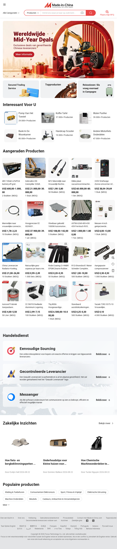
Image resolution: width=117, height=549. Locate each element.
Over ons (21, 518)
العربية (28, 528)
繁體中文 (33, 526)
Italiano (95, 526)
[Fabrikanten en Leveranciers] (58, 5)
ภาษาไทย (58, 528)
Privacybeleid (68, 518)
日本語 (43, 526)
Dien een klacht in (7, 518)
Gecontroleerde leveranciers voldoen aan (41, 520)
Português (85, 526)
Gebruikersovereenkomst (49, 518)
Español (63, 526)
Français (53, 526)
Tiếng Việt (78, 528)
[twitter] (93, 520)
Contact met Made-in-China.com (89, 518)
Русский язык (107, 526)
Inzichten (64, 520)
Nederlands (39, 528)
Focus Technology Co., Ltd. (55, 534)
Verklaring (32, 518)
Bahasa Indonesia (93, 528)
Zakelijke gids (77, 520)
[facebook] (87, 520)
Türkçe (67, 528)
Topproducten (111, 518)
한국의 (19, 528)
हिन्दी (49, 528)
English (13, 526)
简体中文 (22, 526)
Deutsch (73, 526)
